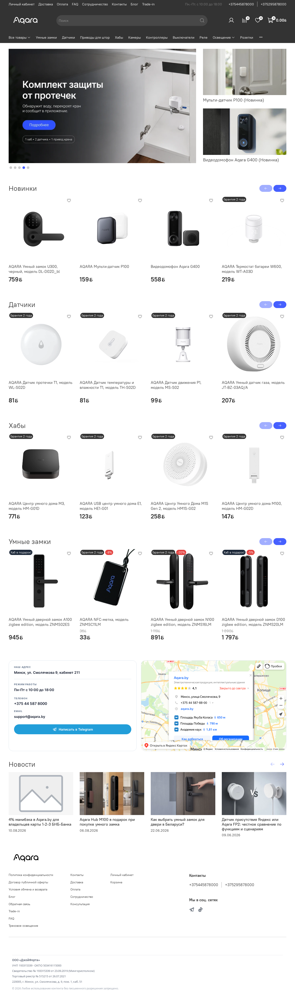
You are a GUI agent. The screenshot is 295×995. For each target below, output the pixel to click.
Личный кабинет (22, 4)
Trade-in (148, 4)
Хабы (119, 37)
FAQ (75, 4)
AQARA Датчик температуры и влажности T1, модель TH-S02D (108, 385)
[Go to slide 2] (15, 167)
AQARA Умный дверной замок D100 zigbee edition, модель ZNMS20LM (253, 622)
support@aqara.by (29, 716)
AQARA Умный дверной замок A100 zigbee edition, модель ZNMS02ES (40, 622)
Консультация (80, 904)
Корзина (116, 882)
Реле (204, 37)
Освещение (222, 37)
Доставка (45, 4)
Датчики (68, 37)
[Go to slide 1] (11, 167)
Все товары (18, 37)
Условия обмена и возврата (28, 889)
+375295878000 (273, 4)
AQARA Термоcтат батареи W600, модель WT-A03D (252, 269)
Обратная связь (19, 904)
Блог (134, 4)
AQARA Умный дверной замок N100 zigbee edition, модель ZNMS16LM (182, 622)
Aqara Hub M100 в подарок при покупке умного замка (107, 822)
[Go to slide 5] (28, 167)
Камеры (134, 37)
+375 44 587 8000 (30, 703)
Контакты (119, 4)
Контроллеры (157, 37)
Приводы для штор (95, 37)
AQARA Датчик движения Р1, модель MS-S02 (176, 385)
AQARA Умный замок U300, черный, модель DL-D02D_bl (34, 269)
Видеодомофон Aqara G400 (175, 266)
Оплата (62, 4)
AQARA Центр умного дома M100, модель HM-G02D (252, 506)
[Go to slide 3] (19, 167)
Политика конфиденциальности (31, 875)
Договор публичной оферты (28, 882)
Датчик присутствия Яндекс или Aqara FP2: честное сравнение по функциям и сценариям (251, 824)
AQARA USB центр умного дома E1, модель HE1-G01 (111, 506)
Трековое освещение (23, 926)
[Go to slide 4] (23, 167)
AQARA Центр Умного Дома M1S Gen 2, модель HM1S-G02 (179, 506)
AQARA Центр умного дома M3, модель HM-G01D (37, 506)
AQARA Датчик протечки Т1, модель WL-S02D (40, 385)
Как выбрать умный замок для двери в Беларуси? (178, 822)
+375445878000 (241, 4)
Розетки (246, 37)
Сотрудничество (95, 4)
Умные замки (46, 37)
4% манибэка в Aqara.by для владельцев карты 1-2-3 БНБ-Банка (40, 822)
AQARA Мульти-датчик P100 (104, 266)
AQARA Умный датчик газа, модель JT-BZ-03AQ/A (253, 385)
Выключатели (183, 37)
